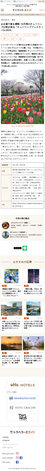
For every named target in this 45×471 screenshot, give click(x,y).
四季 (4, 39)
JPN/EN (41, 10)
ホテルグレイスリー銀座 (19, 223)
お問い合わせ (7, 447)
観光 (20, 39)
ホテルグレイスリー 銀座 (10, 35)
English (6, 440)
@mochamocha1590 (26, 126)
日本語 (6, 437)
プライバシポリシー (10, 444)
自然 (12, 39)
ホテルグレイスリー (20, 1)
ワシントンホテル (6, 1)
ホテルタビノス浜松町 (30, 35)
